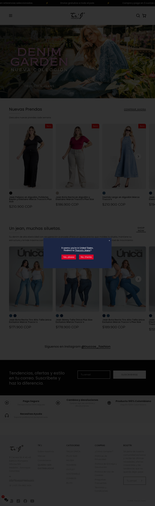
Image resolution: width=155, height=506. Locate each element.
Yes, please (68, 257)
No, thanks (86, 257)
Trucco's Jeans (82, 250)
